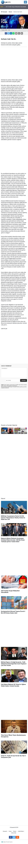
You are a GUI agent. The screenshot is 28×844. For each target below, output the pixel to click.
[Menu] (25, 2)
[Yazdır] (19, 33)
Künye (10, 831)
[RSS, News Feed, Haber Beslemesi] (17, 837)
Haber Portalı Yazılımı (8, 842)
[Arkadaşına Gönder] (16, 33)
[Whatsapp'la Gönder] (13, 33)
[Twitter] (8, 33)
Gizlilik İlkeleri (21, 831)
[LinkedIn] (11, 33)
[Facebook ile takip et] (10, 837)
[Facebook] (6, 33)
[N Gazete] (6, 2)
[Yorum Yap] (22, 33)
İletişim (14, 831)
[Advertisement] (14, 63)
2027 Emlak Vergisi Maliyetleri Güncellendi (16, 6)
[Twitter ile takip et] (14, 837)
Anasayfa (5, 831)
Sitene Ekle (13, 833)
